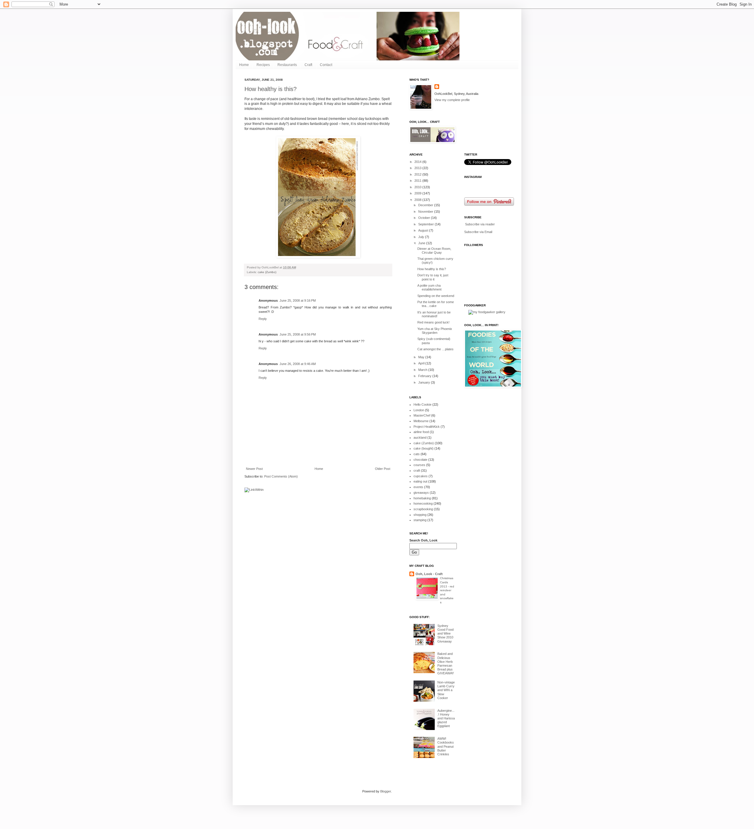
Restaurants (287, 65)
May (421, 357)
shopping (420, 514)
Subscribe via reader (480, 224)
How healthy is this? (270, 89)
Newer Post (254, 468)
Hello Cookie (422, 404)
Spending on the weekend (435, 296)
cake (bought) (424, 448)
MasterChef (422, 415)
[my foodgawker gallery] (486, 312)
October (424, 217)
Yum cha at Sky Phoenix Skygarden (434, 330)
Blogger (385, 791)
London (419, 410)
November (426, 211)
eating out (420, 481)
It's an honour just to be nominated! (434, 314)
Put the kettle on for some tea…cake (435, 304)
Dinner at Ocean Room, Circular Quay (434, 250)
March (423, 369)
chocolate (420, 459)
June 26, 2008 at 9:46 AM (298, 364)
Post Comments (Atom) (281, 476)
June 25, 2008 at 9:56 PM (298, 334)
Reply (263, 319)
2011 (418, 180)
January (424, 382)
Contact (326, 65)
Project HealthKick (427, 426)
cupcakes (421, 476)
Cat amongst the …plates (435, 349)
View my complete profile (452, 100)
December (426, 205)
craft (417, 470)
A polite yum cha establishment (429, 287)
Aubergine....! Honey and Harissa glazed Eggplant (446, 718)
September (426, 224)
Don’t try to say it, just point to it (432, 277)
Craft (308, 65)
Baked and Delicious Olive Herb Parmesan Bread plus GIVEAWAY (445, 663)
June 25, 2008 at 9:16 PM (298, 300)
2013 (418, 168)
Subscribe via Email (478, 232)
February (425, 376)
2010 (418, 187)
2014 (418, 162)
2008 (418, 200)
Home (244, 65)
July (421, 237)
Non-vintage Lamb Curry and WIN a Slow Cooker (446, 690)
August (423, 230)
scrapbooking (423, 509)
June (422, 243)
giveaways (421, 492)
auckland (420, 437)
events (418, 487)
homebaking (422, 498)
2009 (418, 193)
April (421, 363)
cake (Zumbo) (267, 272)
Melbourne (421, 421)
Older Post (382, 468)
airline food (421, 432)
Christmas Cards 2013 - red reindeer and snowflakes (447, 590)
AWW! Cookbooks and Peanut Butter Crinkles (445, 746)
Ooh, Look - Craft (429, 574)
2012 (418, 174)
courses (419, 465)
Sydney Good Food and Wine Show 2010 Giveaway (445, 633)
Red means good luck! (433, 322)
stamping (420, 520)
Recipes (263, 65)
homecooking (423, 503)
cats (417, 454)
